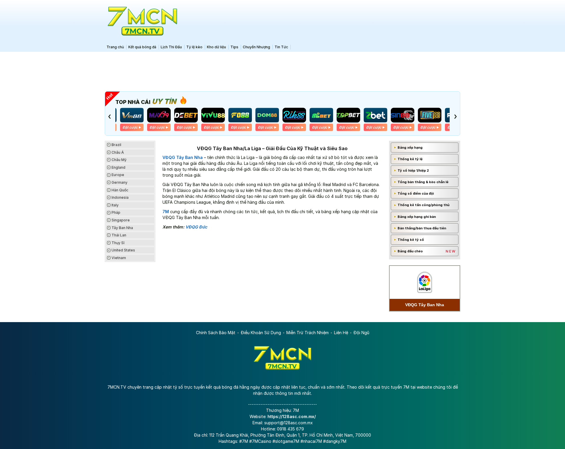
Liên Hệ (341, 332)
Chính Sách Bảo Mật (215, 332)
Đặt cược (130, 127)
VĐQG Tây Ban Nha (182, 157)
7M (165, 211)
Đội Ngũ (361, 332)
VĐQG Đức (196, 226)
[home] (141, 21)
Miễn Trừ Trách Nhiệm (307, 332)
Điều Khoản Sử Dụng (261, 332)
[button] (109, 117)
